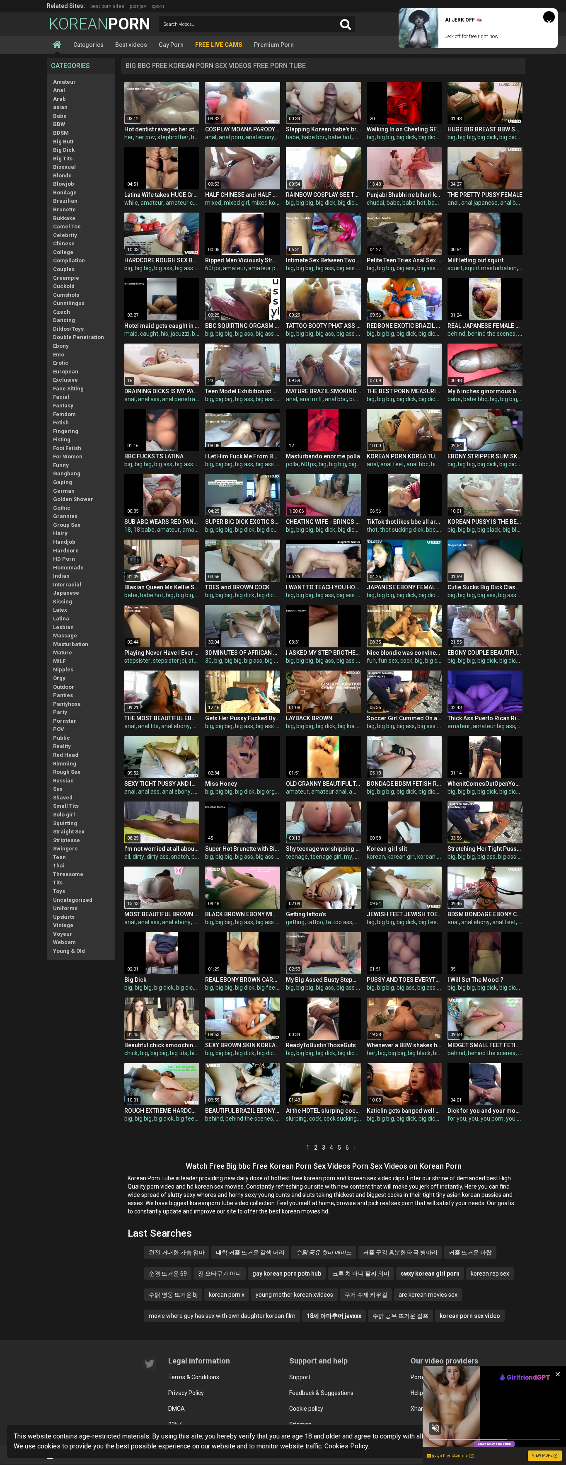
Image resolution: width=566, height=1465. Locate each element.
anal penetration (183, 399)
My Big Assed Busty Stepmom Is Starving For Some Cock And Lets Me (323, 979)
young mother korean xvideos (294, 1294)
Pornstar (64, 721)
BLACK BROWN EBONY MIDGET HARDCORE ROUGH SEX (242, 914)
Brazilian (65, 201)
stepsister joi (169, 660)
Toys (59, 891)
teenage (297, 856)
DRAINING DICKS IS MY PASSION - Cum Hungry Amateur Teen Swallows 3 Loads (161, 391)
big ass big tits (354, 268)
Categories (88, 44)
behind (456, 333)
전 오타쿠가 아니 (219, 1273)
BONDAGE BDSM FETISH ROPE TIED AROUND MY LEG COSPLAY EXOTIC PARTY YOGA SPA (404, 783)
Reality (62, 746)
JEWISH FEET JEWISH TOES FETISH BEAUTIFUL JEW (404, 914)
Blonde (62, 175)
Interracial (67, 584)
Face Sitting (68, 388)
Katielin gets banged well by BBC (404, 1110)
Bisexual (64, 167)
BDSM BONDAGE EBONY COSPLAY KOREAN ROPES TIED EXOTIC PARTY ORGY (484, 914)
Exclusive (65, 380)
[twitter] (149, 1364)
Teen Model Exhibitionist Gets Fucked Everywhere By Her (242, 391)
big (195, 137)
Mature (62, 652)
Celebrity (65, 235)
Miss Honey (221, 783)
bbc (430, 529)
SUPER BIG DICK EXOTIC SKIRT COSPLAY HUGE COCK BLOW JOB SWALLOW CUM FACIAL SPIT (242, 521)
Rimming (64, 763)
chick (131, 1053)
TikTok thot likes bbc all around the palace (404, 521)
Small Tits (66, 806)
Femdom (64, 414)
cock (406, 660)
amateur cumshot (189, 202)
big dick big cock (520, 137)
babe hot (339, 137)
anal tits (148, 726)
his (164, 333)
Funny (61, 465)
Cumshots (66, 295)
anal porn (231, 137)
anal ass (149, 399)
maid (131, 333)
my (358, 137)
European (65, 371)
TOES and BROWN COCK (237, 587)
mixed (213, 202)
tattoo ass (339, 922)
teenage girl (325, 856)
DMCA (176, 1408)
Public (61, 738)
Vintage (63, 925)
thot (372, 529)
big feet (428, 922)
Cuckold (64, 286)
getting (295, 922)
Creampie (66, 278)
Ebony (61, 346)
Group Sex (66, 525)
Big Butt (63, 141)
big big (385, 137)
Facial (61, 397)
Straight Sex (69, 831)
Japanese (66, 593)
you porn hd (521, 1118)
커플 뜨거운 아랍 (470, 1252)
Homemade (68, 567)
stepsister (137, 660)
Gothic (61, 508)
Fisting (61, 439)
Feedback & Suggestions (321, 1393)
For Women (67, 456)
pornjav (138, 6)
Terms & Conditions (193, 1377)
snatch (180, 856)
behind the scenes (491, 333)
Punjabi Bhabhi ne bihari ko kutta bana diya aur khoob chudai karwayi (404, 194)
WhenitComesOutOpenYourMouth (484, 783)
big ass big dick (194, 268)
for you (456, 1118)
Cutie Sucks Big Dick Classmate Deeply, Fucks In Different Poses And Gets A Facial (484, 587)
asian (60, 107)
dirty (138, 856)
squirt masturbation (491, 268)
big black (488, 529)
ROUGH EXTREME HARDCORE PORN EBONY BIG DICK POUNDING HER (161, 1110)
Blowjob (63, 184)
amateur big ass (494, 726)
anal (210, 137)
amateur (151, 202)
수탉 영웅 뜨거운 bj (173, 1294)
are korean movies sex (428, 1294)
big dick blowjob (439, 137)
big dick (406, 137)
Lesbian (63, 627)
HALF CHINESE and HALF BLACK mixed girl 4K (242, 194)
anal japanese (479, 202)
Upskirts (64, 917)
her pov (145, 137)
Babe (60, 116)
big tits (178, 1053)
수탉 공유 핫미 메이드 (324, 1252)
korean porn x (226, 1294)
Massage (65, 635)
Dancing (64, 320)
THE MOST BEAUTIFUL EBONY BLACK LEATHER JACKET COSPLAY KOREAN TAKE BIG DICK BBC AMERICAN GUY (161, 718)
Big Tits (63, 158)
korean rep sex (490, 1273)
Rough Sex (66, 772)
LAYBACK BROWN (309, 718)
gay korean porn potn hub (286, 1273)
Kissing (62, 601)
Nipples (63, 669)
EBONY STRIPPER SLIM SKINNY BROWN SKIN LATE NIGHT (484, 456)
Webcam (64, 942)
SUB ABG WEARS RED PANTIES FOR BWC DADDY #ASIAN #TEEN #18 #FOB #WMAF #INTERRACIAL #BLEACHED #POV (161, 521)
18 (127, 529)
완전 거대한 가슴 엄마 (177, 1252)
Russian (63, 780)
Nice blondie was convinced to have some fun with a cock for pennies (404, 652)
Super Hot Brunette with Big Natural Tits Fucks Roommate (242, 848)
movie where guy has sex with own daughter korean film (222, 1315)
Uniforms (65, 908)
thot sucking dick (401, 529)
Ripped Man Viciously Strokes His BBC (242, 260)
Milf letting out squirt (475, 260)
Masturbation (70, 644)
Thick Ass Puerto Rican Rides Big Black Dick (484, 718)
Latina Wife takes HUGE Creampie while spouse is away (161, 194)
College (63, 252)
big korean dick (357, 726)
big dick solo (192, 987)
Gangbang (66, 473)
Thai (59, 865)
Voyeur (62, 934)
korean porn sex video (470, 1315)
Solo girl (64, 814)
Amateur (64, 82)
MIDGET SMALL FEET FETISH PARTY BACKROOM (484, 1045)
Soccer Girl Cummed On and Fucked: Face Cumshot (404, 718)
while (131, 202)
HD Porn (64, 559)
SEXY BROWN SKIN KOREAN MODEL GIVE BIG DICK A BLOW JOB (242, 1045)
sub (359, 856)
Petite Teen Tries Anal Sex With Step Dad (404, 260)
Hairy (60, 533)
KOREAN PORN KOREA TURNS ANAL (404, 456)
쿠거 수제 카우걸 (365, 1294)
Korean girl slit (387, 848)
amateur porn (266, 268)
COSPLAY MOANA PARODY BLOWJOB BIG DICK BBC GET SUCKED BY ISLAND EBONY (242, 129)
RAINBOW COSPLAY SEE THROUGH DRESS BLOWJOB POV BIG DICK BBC (323, 194)
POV (58, 729)
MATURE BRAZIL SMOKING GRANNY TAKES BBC (323, 391)
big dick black (516, 464)
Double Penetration (78, 337)
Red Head (65, 755)
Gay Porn (171, 44)
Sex (58, 789)
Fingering (65, 431)
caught (149, 333)
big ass (163, 268)
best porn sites (107, 6)
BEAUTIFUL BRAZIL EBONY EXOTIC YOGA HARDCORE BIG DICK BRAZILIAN (242, 1110)
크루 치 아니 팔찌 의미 (360, 1273)
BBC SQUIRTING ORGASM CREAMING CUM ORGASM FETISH (242, 325)
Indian (61, 576)
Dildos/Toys (68, 329)
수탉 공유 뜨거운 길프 (400, 1315)
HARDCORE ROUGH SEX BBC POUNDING (161, 260)
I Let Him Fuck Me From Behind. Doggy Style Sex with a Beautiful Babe (242, 456)
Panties (63, 695)
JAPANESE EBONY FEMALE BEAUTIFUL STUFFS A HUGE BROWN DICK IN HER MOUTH (404, 587)
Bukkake (64, 218)
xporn (158, 6)
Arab (59, 99)
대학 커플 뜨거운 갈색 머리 (250, 1252)
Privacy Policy (186, 1393)
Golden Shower (73, 499)
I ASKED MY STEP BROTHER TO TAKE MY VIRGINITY (323, 652)
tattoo (315, 922)
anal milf (311, 399)
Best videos (131, 44)
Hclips (418, 1393)
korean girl (401, 856)
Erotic (60, 363)
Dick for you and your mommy (484, 1110)
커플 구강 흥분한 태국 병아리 (400, 1252)
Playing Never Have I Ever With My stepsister (161, 652)
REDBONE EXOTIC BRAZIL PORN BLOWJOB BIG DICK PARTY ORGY (404, 325)
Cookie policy (306, 1408)
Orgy (59, 678)
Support (299, 1377)
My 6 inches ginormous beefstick (484, 391)
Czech (61, 312)
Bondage (65, 192)
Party (60, 712)
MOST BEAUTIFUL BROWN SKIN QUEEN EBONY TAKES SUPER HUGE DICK (161, 914)
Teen (59, 857)
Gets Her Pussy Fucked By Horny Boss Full (242, 718)
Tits (58, 882)
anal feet (392, 464)
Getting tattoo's (306, 914)
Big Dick (64, 150)
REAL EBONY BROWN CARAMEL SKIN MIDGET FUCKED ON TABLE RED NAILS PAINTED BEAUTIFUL (242, 979)
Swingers (65, 848)
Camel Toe (67, 226)
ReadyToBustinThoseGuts (321, 1045)
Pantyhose (67, 704)
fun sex (388, 660)
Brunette (64, 209)
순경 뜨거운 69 (168, 1273)
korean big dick (436, 856)
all (127, 856)
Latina (61, 618)
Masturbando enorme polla (323, 456)
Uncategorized (72, 900)
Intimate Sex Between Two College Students (323, 260)
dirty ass (158, 856)
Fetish (61, 422)
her (128, 137)
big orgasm (271, 791)
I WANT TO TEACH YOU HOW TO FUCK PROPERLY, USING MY (323, 587)
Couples (64, 269)
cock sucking (340, 1118)
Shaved (63, 797)
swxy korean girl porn (430, 1273)
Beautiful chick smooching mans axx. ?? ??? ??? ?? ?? (161, 1045)
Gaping (62, 482)
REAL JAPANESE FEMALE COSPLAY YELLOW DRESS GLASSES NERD (484, 325)
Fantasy (63, 405)
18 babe (144, 529)
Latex (60, 610)
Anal (59, 90)
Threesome (68, 874)
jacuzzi (180, 333)
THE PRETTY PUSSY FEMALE (484, 194)
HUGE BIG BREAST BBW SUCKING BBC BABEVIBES (484, 129)
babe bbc (314, 137)
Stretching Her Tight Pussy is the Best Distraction (484, 848)
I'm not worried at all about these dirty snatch (161, 848)
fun (371, 660)
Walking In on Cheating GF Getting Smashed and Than (404, 129)
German (64, 491)
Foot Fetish (67, 448)
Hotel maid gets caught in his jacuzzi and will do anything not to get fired (161, 325)
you (473, 1118)
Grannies (65, 516)
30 (208, 660)
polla (292, 464)
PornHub (422, 1377)
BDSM (61, 133)
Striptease (66, 840)
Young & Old (69, 951)
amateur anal (328, 791)
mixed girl (236, 202)
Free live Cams (218, 44)
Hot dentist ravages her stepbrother (161, 129)
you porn (492, 1118)
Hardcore (66, 550)
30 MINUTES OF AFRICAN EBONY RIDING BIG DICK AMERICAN (242, 652)
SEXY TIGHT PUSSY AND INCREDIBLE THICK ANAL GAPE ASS (161, 783)
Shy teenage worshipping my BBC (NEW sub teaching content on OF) (323, 848)
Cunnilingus (69, 303)
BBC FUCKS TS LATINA (154, 456)
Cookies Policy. (346, 1446)
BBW (59, 124)
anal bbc (511, 202)
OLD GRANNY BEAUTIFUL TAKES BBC (323, 783)
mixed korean (269, 202)
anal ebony (260, 137)
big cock (435, 660)
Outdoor (63, 687)
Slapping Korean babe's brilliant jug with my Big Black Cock (323, 129)
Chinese (64, 243)
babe (292, 137)
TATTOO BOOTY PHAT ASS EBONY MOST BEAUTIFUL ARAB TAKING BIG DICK (323, 325)
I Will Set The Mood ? (475, 979)
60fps (212, 268)
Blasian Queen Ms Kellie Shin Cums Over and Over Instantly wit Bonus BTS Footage (161, 587)
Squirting (65, 823)
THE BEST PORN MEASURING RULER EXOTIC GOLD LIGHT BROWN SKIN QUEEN (404, 391)
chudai (375, 202)
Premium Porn (274, 44)
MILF (59, 661)
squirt (454, 268)
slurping (296, 1118)
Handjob (64, 542)
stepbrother (173, 137)
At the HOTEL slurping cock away (323, 1110)
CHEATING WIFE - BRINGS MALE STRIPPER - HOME (323, 521)
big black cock (521, 529)
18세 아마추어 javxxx (334, 1315)
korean (376, 856)
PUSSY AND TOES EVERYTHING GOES (404, 979)
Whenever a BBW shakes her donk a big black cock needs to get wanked (404, 1045)
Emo (58, 354)
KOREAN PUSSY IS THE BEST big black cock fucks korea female (484, 521)
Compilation (69, 260)
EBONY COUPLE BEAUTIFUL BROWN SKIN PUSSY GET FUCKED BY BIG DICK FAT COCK (484, 652)
